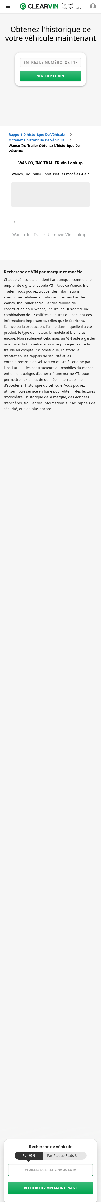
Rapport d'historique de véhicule (37, 134)
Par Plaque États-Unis (64, 1155)
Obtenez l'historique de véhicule (36, 140)
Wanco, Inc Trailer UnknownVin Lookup (49, 234)
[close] (8, 6)
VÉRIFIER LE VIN (50, 76)
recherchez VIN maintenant (50, 1187)
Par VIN (28, 1155)
